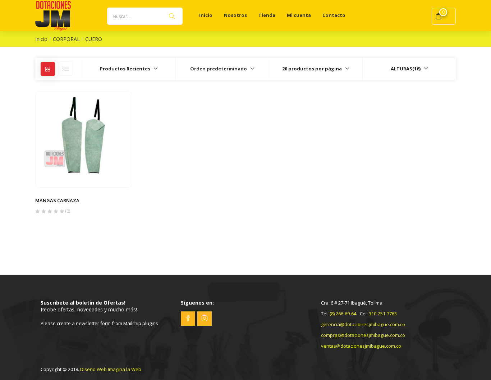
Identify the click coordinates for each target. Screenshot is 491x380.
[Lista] (66, 68)
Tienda (266, 15)
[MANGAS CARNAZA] (84, 138)
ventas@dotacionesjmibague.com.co (361, 346)
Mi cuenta (299, 15)
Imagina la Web (124, 369)
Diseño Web (93, 369)
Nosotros (235, 15)
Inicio (205, 15)
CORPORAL (66, 39)
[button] (128, 68)
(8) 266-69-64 (343, 313)
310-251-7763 (383, 313)
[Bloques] (48, 69)
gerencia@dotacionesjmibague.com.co (363, 324)
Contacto (333, 15)
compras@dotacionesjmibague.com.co (363, 335)
